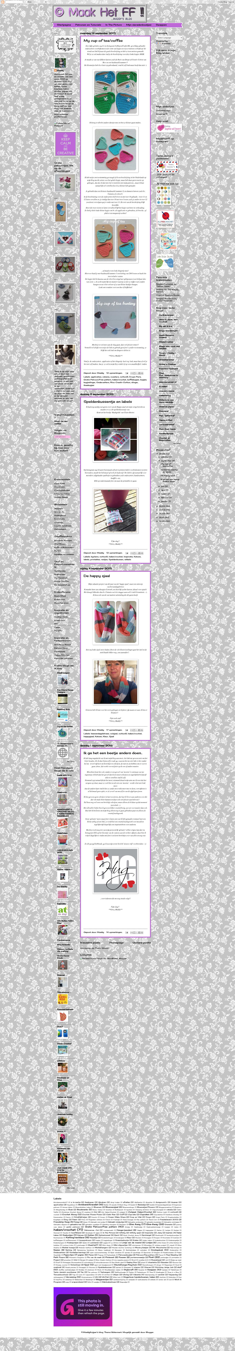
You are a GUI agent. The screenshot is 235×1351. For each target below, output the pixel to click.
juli (163, 486)
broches (109, 1209)
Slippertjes (168, 1265)
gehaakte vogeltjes (92, 1224)
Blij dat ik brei (165, 326)
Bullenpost (119, 1209)
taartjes (165, 1270)
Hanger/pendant (124, 1230)
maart (164, 494)
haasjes (167, 1227)
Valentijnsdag (150, 1275)
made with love (64, 775)
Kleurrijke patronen (63, 658)
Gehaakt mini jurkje (98, 1222)
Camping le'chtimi (142, 1209)
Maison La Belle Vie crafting (65, 950)
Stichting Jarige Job (164, 1267)
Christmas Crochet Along (71, 1212)
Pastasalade (110, 1255)
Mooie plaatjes (141, 1248)
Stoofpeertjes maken (112, 1270)
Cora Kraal (59, 483)
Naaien (57, 1250)
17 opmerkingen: (114, 730)
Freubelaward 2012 (169, 1220)
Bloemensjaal (112, 1207)
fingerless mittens (95, 1219)
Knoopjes (147, 1238)
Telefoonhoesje (120, 1272)
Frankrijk (116, 1219)
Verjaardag (173, 1275)
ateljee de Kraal (64, 1097)
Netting (69, 1250)
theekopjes (89, 385)
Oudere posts (142, 942)
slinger (134, 382)
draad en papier (166, 406)
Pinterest (109, 1257)
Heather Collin (61, 617)
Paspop (100, 1255)
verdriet (161, 1275)
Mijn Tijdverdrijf (166, 415)
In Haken (163, 386)
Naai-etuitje (174, 1247)
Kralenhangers (59, 1243)
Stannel (61, 975)
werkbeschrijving (119, 1279)
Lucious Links (68, 1245)
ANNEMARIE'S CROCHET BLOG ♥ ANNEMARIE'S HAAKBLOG (65, 812)
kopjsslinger (89, 382)
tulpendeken (90, 1275)
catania (105, 377)
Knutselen (166, 1238)
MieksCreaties (166, 342)
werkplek (132, 1279)
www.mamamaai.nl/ (168, 382)
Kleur (105, 736)
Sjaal (111, 736)
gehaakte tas (75, 1224)
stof (179, 1267)
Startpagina (64, 24)
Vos (180, 1277)
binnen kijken (67, 1207)
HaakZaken (62, 833)
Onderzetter (174, 1250)
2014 (162, 506)
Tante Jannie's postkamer (65, 1272)
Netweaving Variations (85, 1250)
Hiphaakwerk (60, 529)
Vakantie (137, 1275)
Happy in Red (165, 420)
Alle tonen (71, 761)
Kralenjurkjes (72, 1243)
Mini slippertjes (121, 1245)
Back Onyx (124, 1205)
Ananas (174, 1202)
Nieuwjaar (118, 1250)
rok (167, 1260)
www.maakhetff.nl (134, 364)
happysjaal (89, 736)
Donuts (94, 1217)
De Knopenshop (62, 585)
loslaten (56, 1245)
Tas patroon (92, 1272)
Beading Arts (63, 709)
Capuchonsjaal (157, 1209)
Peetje (57, 627)
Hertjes (176, 1230)
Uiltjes (116, 1275)
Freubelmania (63, 940)
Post (151, 1257)
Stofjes (81, 1270)
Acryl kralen (115, 1202)
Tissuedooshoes (61, 1275)
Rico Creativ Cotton (120, 382)
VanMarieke (60, 571)
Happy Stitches (61, 655)
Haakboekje (138, 1227)
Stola (99, 1270)
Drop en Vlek (136, 1217)
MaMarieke (59, 574)
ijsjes (98, 1233)
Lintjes (149, 1242)
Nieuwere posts (90, 942)
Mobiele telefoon (85, 1247)
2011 (162, 517)
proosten (67, 1260)
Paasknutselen (168, 1252)
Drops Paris (135, 377)
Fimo (83, 1219)
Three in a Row (173, 1272)
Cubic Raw (111, 1215)
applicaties (96, 377)
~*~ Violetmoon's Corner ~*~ (65, 744)
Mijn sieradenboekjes (138, 24)
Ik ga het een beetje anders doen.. (113, 753)
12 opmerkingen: (114, 373)
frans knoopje (128, 1219)
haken (176, 1227)
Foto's (108, 1219)
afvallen (126, 1202)
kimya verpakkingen (168, 331)
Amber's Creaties (167, 364)
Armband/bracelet (88, 1204)
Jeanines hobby (64, 1114)
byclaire (94, 557)
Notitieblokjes (131, 1250)
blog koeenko (63, 944)
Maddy (60, 70)
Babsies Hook (61, 648)
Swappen (161, 24)
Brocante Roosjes (63, 540)
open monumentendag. (98, 1252)
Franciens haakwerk (168, 369)
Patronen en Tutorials (88, 24)
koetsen (176, 1238)
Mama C (61, 1131)
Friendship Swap (62, 1222)
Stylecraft (129, 1270)
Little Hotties (174, 1243)
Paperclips (69, 1255)
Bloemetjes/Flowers (146, 1207)
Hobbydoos (60, 515)
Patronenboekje (125, 1255)
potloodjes (164, 1257)
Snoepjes (82, 1267)
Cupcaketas (158, 1214)
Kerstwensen (58, 1238)
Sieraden (164, 1262)
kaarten (169, 1233)
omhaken (143, 1250)
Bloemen (97, 1207)
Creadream (59, 487)
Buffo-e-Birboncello (64, 547)
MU (56, 624)
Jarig (159, 1233)
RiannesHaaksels (65, 1009)
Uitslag (126, 1275)
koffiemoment (71, 1240)
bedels (152, 1205)
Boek (70, 1210)
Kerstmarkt (159, 1235)
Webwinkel (79, 1279)
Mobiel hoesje (68, 1248)
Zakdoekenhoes (109, 1282)
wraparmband (78, 1282)
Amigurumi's (161, 1202)
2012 (162, 514)
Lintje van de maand (131, 1242)
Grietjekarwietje (166, 360)
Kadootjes (68, 1235)
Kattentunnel (104, 1235)
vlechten (163, 1277)
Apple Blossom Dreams (166, 336)
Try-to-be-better (65, 726)
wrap (67, 1282)
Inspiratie (128, 557)
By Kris (57, 551)
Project (57, 1260)
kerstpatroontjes (173, 1235)
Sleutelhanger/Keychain (125, 1265)
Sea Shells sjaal (118, 1262)
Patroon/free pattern (145, 1255)
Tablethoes (175, 1270)
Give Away (135, 1224)
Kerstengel (146, 1235)
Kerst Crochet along (131, 1235)
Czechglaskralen (62, 490)
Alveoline (149, 1202)
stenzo (137, 1267)
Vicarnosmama (86, 1277)
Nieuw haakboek (104, 1250)
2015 (162, 454)
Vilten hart (116, 1277)
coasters (114, 377)
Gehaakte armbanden (136, 1222)
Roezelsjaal (156, 1260)
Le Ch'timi (115, 1243)
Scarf (58, 1262)
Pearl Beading (172, 1255)
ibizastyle (89, 1233)
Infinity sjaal (135, 1233)
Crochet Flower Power (92, 1215)
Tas (82, 1272)
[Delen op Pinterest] (142, 373)
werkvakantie (142, 1279)
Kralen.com (59, 599)
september (166, 461)
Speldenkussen (116, 559)
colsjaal (114, 733)
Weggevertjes (102, 1279)
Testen (131, 1272)
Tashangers (105, 1272)
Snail (177, 1265)
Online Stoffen (61, 581)
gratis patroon (73, 1227)
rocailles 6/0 (144, 1260)
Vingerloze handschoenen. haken (139, 1277)
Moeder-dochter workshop (122, 1247)
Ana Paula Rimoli (62, 645)
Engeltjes (57, 1219)
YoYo (89, 1282)
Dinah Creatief (64, 1043)
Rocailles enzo (61, 603)
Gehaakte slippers (60, 1224)
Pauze (161, 1255)
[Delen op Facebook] (139, 373)
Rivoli (134, 1260)
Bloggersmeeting (165, 1207)
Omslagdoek (157, 1250)
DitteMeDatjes (163, 111)
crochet (56, 1214)
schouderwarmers (102, 1262)
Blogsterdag (60, 1209)
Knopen (157, 1238)
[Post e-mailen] (127, 373)
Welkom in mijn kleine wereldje (166, 401)
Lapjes (105, 1243)
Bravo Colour (98, 1209)
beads (133, 1205)
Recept (82, 1260)
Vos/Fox (59, 1279)
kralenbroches (160, 1240)
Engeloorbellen (173, 1217)
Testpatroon (141, 1272)
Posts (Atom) (101, 948)
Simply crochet (61, 1265)
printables (95, 559)
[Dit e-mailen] (131, 373)
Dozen (102, 1217)
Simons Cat (176, 1262)
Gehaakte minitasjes (171, 1222)
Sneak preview (70, 1267)
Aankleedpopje (166, 433)
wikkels (127, 559)
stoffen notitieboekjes (67, 1270)
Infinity (122, 1233)
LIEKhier (61, 1061)
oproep (127, 1252)
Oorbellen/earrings (77, 1252)
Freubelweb (59, 651)
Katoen (137, 557)
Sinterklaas (75, 1265)
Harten (159, 1230)
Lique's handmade (63, 526)
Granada (168, 1224)
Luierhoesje (80, 1245)
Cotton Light (162, 1212)
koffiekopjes (133, 380)
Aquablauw (71, 1205)
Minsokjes (148, 1245)
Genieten (122, 1224)
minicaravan (136, 1245)
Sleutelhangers (147, 1265)
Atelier (106, 1205)
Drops (148, 1217)
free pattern (141, 1219)
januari (164, 501)
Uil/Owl (107, 1275)
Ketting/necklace (75, 1237)
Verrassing (71, 1277)
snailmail (57, 1267)
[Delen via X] (137, 373)
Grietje (127, 1227)
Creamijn (58, 522)
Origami (157, 1252)
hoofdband (76, 1233)
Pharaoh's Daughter (76, 1257)
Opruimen (147, 1252)
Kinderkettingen (107, 1238)
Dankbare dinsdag (172, 1214)
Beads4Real (60, 596)
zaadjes (96, 1282)
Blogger (150, 1332)
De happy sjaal (97, 576)
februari (165, 497)
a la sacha (75, 1202)
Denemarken (58, 1217)
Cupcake (132, 1215)
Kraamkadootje (122, 1240)
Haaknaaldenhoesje (153, 1227)
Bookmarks (82, 1209)
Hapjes (139, 1230)
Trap (73, 1275)
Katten (91, 1235)
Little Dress (161, 1243)
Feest (74, 1220)
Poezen (122, 1257)
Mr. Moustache (159, 1248)
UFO (99, 1275)
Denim (68, 1217)
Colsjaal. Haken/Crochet (140, 1212)
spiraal (118, 1267)
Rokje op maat (176, 1260)
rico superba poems (121, 1260)
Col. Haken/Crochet (108, 1212)
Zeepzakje (123, 1282)
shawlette (152, 1262)
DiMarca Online (62, 494)
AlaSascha (138, 1202)
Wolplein (58, 508)
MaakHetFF (161, 114)
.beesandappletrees (117, 586)
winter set (162, 1279)
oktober (165, 457)
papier (81, 1255)
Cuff (122, 1215)
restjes (104, 559)
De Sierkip (62, 886)
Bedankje (142, 1205)
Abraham (102, 1202)
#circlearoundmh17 (61, 1202)
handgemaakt (108, 1230)
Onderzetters (102, 382)
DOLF (60, 1026)
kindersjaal (120, 1238)
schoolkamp (88, 1262)
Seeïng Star (131, 1262)
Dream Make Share (116, 1217)
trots (80, 1275)
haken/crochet (119, 380)
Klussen (138, 1238)
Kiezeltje (93, 1238)
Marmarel (163, 411)
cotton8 (124, 377)
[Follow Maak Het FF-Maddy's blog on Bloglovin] (62, 438)
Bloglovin (177, 1207)
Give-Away (152, 1224)
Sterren (147, 1267)
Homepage (116, 942)
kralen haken (147, 1240)
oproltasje (136, 1252)
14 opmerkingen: (114, 932)
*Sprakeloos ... (64, 992)
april (163, 490)
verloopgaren (58, 1277)
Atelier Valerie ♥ (64, 869)
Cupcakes (144, 1214)
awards (114, 1205)
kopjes (143, 380)
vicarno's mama (166, 391)
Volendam (172, 1277)
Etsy (66, 1220)
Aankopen (89, 1202)
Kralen (135, 1240)
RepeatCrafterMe (123, 46)
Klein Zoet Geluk (167, 429)
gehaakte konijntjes (154, 1222)
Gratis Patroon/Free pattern (97, 380)
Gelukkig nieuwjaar (109, 1224)
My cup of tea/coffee (103, 40)
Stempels (127, 1267)
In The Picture (114, 24)
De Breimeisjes (166, 315)
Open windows (115, 1252)
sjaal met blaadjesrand (102, 1265)
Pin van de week (94, 1257)
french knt (153, 1219)
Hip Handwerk (60, 578)
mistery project (160, 1245)
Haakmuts (62, 792)
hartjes (167, 1230)
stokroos (90, 1270)
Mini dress (106, 1245)
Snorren (92, 1267)
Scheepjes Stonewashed (72, 1262)
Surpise (141, 1270)
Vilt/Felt (105, 1277)
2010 (162, 521)
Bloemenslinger (128, 1207)
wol (170, 1279)
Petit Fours (59, 1257)
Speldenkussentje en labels (108, 402)
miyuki (172, 1245)
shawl (143, 1262)
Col (95, 1212)
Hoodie (65, 1233)
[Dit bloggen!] (134, 373)
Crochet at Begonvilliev (165, 439)
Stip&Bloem (60, 544)
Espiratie (61, 904)
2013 (162, 510)
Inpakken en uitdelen (64, 554)
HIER (142, 54)
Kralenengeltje (173, 1240)
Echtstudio (59, 519)
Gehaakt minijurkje (116, 1222)
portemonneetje (137, 1257)
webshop (68, 1279)
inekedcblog (165, 395)
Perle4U (58, 631)
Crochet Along (69, 1214)
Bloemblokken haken (83, 1207)
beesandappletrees (100, 733)
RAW (75, 1260)
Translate (166, 43)
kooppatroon (85, 1240)
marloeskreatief (166, 424)
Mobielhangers (101, 1248)
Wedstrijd (89, 1279)
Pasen (91, 1255)
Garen (85, 1222)
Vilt (96, 1277)
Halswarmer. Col (91, 1230)
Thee (151, 1272)
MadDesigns (63, 673)
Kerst (116, 1235)
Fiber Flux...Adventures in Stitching (168, 375)
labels (86, 559)
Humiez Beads (61, 497)
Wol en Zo (59, 512)
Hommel (57, 1233)
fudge (76, 1222)
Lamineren (94, 1243)
